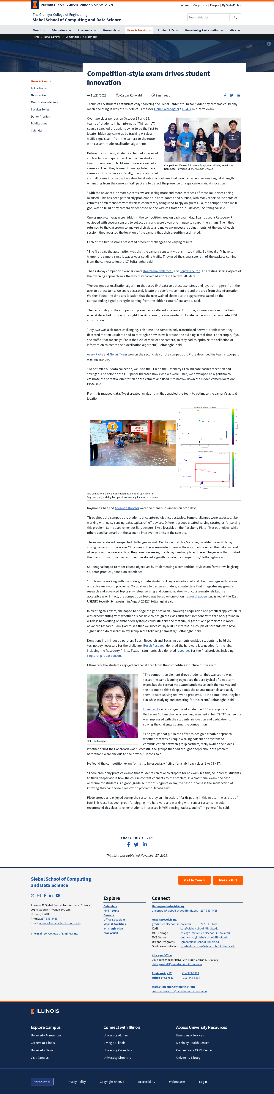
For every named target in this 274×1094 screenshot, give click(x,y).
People (214, 5)
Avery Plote (95, 354)
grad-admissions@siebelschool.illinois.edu (208, 946)
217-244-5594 (191, 977)
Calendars (110, 906)
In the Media (39, 88)
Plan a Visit (110, 933)
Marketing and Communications (173, 986)
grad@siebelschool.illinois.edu (171, 924)
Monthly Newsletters (44, 102)
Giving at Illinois (114, 1043)
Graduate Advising (164, 919)
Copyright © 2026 (112, 1081)
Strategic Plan (113, 928)
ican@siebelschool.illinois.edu (199, 928)
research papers (197, 596)
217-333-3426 (48, 918)
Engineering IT (162, 973)
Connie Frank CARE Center (194, 1050)
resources (183, 650)
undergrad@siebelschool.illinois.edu (175, 910)
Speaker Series (40, 109)
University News (42, 1050)
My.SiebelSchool (232, 5)
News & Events (41, 81)
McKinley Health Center (192, 1043)
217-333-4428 (209, 910)
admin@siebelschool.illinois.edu (60, 923)
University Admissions (46, 1035)
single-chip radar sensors (104, 655)
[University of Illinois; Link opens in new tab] (45, 1011)
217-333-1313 (190, 973)
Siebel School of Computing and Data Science (61, 882)
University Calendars (117, 1050)
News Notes (38, 95)
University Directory (117, 1057)
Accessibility (146, 1081)
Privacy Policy (76, 1081)
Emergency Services (190, 1035)
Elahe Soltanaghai (166, 109)
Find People (111, 910)
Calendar (36, 130)
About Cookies (42, 1081)
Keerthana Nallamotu (158, 271)
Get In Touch (194, 880)
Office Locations (114, 919)
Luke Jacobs (151, 709)
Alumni (185, 5)
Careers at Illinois (43, 1043)
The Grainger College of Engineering (60, 14)
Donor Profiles (40, 116)
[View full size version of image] (269, 44)
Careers (108, 915)
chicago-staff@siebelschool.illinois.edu (177, 964)
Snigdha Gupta (190, 271)
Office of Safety (162, 977)
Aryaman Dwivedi (127, 508)
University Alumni (115, 1035)
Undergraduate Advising (168, 906)
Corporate (200, 5)
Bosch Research (154, 645)
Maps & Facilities (114, 924)
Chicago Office (162, 955)
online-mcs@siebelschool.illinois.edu (204, 937)
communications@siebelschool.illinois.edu (179, 991)
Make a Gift (228, 880)
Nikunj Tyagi (118, 354)
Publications (39, 123)
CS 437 (186, 109)
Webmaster (177, 1081)
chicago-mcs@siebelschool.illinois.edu (205, 933)
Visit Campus (40, 1057)
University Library (188, 1057)
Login (203, 1081)
